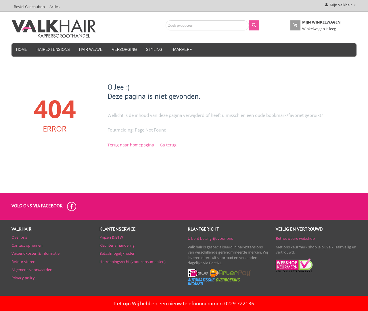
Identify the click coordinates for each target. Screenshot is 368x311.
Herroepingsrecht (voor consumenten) (132, 261)
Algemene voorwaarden (32, 269)
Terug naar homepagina (131, 145)
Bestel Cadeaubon (29, 6)
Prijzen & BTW (111, 237)
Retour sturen (23, 261)
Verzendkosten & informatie (36, 253)
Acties (54, 6)
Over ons (19, 237)
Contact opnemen (27, 245)
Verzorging (124, 49)
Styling (154, 49)
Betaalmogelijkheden (117, 253)
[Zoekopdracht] (254, 25)
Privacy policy (23, 277)
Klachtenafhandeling (117, 245)
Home (21, 49)
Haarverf (181, 49)
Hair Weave (91, 49)
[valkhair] (54, 27)
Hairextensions (53, 49)
